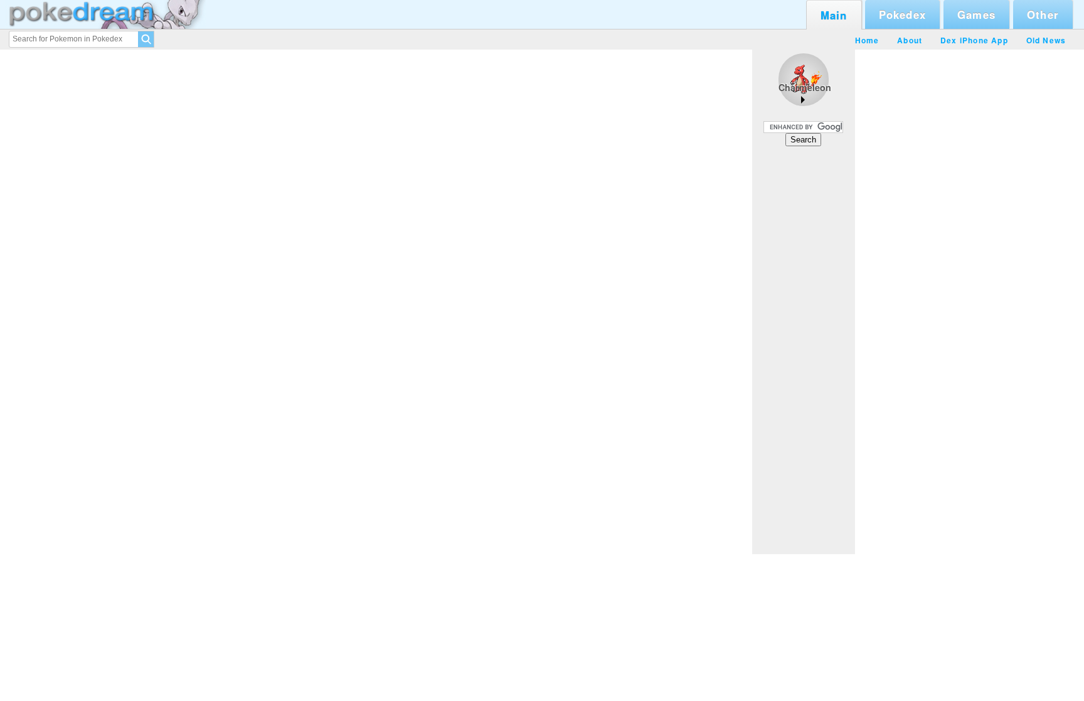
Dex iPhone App (974, 40)
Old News (1046, 40)
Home (867, 40)
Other (1043, 14)
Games (976, 14)
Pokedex (902, 14)
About (909, 40)
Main (834, 15)
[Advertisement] (803, 349)
